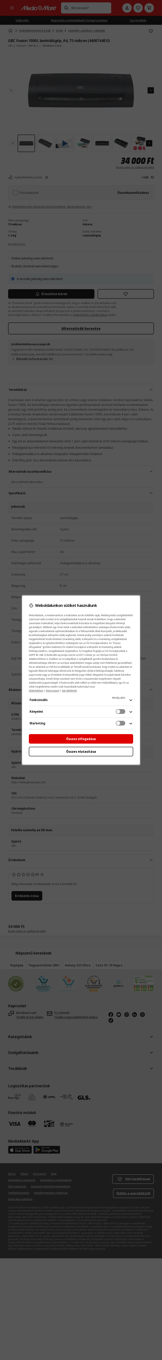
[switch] (120, 711)
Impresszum (52, 690)
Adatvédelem (36, 690)
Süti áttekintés (69, 690)
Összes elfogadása (81, 739)
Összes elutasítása (81, 751)
